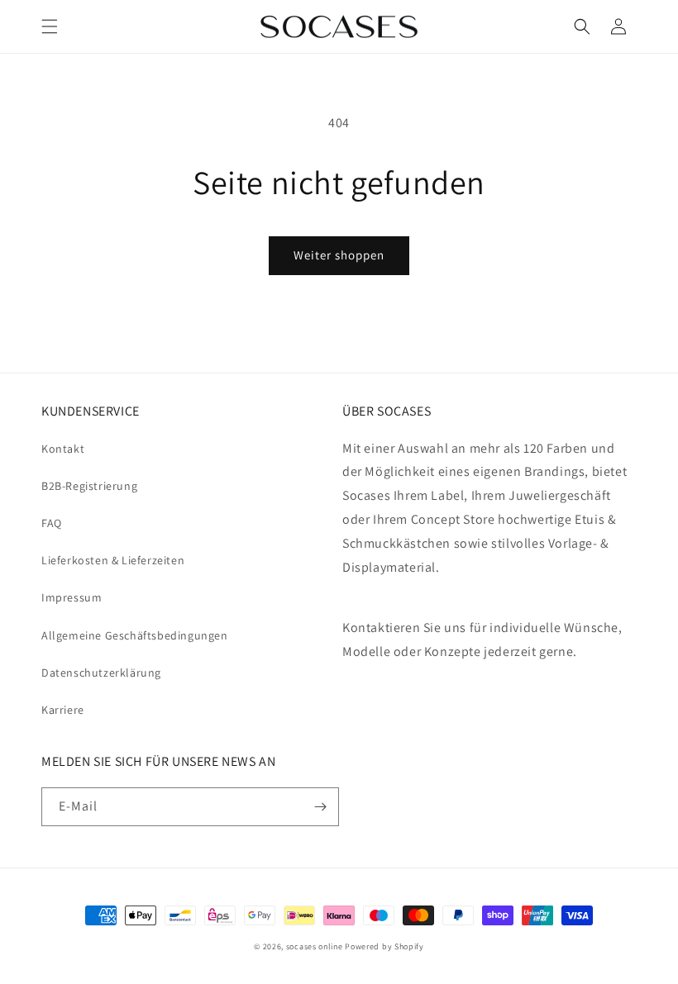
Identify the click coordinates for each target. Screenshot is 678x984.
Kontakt (62, 448)
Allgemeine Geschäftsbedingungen (134, 635)
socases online (314, 946)
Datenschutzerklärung (101, 672)
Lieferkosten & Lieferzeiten (112, 560)
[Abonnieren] (320, 806)
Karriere (62, 709)
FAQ (51, 523)
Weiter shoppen (339, 255)
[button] (49, 26)
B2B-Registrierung (89, 485)
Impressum (71, 597)
